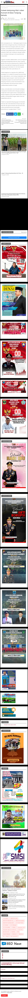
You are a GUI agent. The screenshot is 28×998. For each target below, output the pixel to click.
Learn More (9, 992)
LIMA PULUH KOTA (6, 931)
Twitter (15, 114)
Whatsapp (19, 114)
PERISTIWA (21, 934)
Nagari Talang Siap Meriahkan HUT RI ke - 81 (12, 173)
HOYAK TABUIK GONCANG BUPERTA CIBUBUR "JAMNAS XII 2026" (11, 889)
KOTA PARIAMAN (13, 925)
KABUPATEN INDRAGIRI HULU (8, 920)
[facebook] (2, 954)
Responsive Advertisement (8, 978)
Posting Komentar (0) (14, 237)
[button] (26, 2)
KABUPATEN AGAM (14, 918)
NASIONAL (13, 931)
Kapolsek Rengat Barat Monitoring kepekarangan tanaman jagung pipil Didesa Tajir (13, 152)
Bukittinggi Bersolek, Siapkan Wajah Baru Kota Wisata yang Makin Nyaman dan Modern (16, 901)
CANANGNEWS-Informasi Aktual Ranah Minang (12, 963)
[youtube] (2, 955)
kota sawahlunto (14, 936)
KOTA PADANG (5, 925)
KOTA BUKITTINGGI (19, 922)
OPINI (18, 931)
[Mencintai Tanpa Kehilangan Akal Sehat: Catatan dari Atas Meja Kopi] (4, 907)
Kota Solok (20, 929)
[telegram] (2, 958)
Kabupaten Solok (21, 927)
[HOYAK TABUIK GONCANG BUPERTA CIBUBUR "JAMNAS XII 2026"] (14, 879)
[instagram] (2, 956)
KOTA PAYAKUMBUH (6, 927)
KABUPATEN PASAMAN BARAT (8, 922)
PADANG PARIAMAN (6, 934)
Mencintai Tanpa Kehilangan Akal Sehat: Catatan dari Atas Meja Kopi (16, 906)
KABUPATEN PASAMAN (19, 920)
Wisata (7, 936)
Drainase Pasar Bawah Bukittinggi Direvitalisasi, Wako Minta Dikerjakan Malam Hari (13, 194)
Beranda (3, 6)
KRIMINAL (14, 927)
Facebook (10, 114)
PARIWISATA (14, 934)
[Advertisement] (14, 214)
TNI (3, 936)
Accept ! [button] (4, 995)
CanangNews (6, 918)
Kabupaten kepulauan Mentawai (9, 929)
